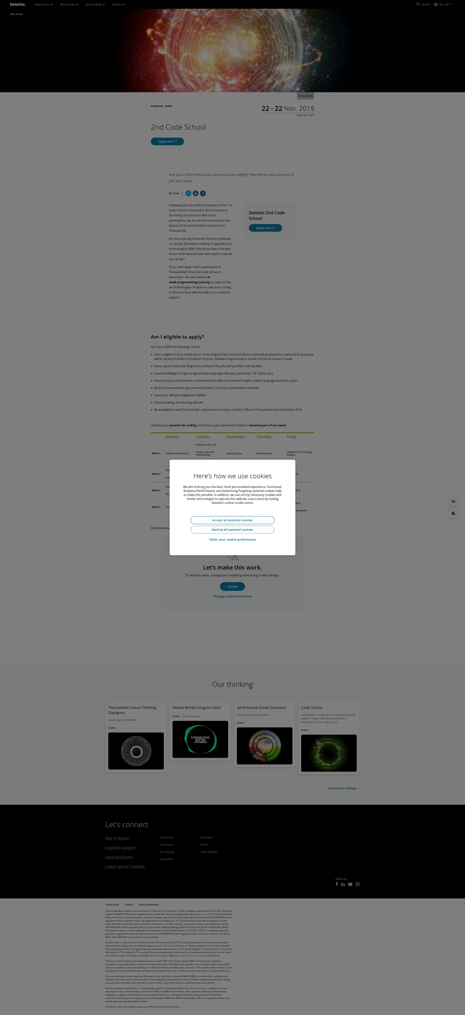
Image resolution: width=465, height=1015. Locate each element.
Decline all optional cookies (232, 530)
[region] (232, 507)
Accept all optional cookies (232, 520)
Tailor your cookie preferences (232, 539)
